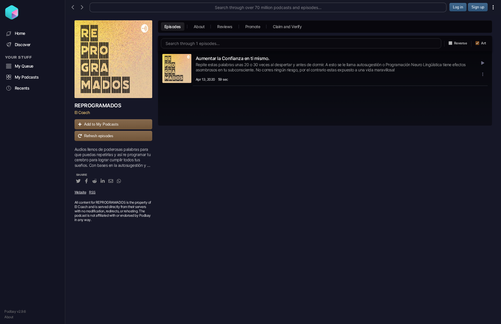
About (8, 317)
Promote (252, 26)
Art (483, 43)
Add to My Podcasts (101, 124)
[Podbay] (11, 18)
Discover (22, 44)
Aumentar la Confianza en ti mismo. (233, 58)
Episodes (172, 26)
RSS (92, 192)
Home (20, 33)
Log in (458, 7)
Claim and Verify (287, 26)
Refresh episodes (98, 136)
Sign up (477, 7)
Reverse (460, 43)
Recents (22, 88)
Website (80, 192)
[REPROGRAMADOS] (113, 59)
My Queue (24, 66)
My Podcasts (27, 77)
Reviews (225, 26)
